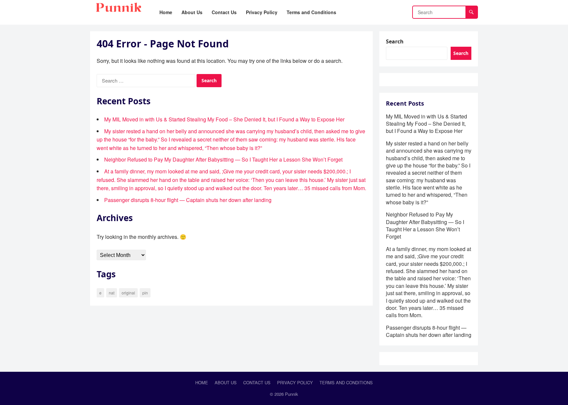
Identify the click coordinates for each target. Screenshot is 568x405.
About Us (226, 382)
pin (145, 292)
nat (111, 292)
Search (395, 41)
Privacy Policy (295, 382)
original (128, 292)
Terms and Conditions (346, 382)
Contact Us (257, 382)
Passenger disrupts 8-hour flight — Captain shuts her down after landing (188, 200)
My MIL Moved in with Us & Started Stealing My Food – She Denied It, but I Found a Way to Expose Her (224, 119)
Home (201, 382)
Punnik (291, 394)
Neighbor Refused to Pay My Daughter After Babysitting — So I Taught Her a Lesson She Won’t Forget (223, 159)
